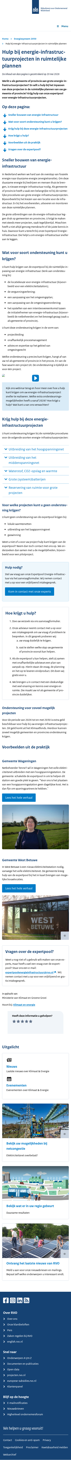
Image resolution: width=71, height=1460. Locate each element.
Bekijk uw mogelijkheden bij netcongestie (26, 1146)
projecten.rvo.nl (16, 1375)
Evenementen (16, 1085)
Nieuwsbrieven (15, 1408)
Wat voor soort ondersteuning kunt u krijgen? (35, 121)
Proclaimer (32, 1447)
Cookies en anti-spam (27, 1440)
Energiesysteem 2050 (25, 38)
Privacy (47, 1440)
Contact (7, 1440)
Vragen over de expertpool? (24, 149)
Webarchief (9, 1454)
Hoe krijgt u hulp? (18, 135)
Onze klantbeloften (18, 1324)
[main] (35, 661)
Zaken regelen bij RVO (19, 1336)
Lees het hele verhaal (18, 798)
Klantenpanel (15, 1386)
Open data (13, 1369)
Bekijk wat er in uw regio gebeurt (30, 1206)
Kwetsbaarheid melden (55, 1447)
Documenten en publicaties (22, 1363)
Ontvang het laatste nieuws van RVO (32, 1263)
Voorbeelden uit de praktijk (24, 142)
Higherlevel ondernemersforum (25, 1414)
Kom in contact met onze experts (29, 591)
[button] (35, 378)
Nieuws (11, 1067)
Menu (64, 26)
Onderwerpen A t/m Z (19, 1358)
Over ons (12, 1318)
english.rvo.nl (15, 1341)
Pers (9, 1330)
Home (5, 38)
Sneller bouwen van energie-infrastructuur (33, 114)
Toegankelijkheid (13, 1447)
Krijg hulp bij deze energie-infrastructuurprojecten (38, 128)
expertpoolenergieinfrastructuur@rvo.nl (29, 972)
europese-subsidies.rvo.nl (21, 1380)
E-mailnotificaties (17, 1403)
